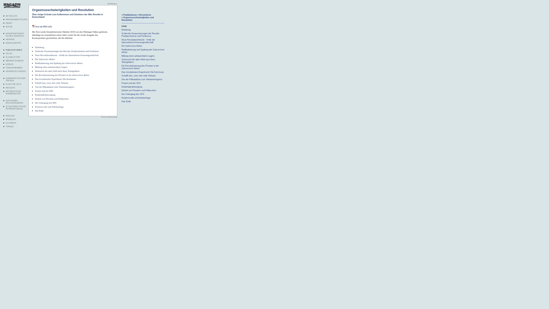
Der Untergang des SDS (45, 103)
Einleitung (111, 4)
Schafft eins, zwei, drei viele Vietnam (51, 83)
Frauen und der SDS (44, 91)
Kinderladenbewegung (45, 95)
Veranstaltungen (16, 71)
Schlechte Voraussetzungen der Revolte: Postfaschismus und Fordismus (67, 51)
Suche (9, 27)
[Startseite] (12, 7)
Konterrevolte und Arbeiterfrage (49, 107)
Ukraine (10, 39)
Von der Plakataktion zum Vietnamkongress (54, 87)
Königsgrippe (13, 43)
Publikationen (14, 50)
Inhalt (9, 23)
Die (45, 59)
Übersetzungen (14, 61)
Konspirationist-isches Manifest (15, 34)
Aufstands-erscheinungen (14, 102)
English (10, 116)
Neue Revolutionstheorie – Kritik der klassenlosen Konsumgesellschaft (67, 55)
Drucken (104, 117)
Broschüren (145, 15)
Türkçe (10, 126)
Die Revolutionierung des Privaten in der (62, 75)
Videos (9, 64)
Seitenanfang (112, 117)
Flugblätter (13, 57)
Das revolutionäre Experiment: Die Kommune (55, 79)
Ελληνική (11, 123)
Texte (9, 54)
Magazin (10, 88)
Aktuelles (11, 16)
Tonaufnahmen (14, 68)
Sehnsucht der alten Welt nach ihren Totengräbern (57, 71)
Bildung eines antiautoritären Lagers (51, 67)
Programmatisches (17, 19)
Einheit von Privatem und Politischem (52, 99)
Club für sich (13, 84)
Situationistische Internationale (16, 107)
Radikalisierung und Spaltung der (59, 63)
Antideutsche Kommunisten (13, 92)
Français (11, 119)
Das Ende (39, 110)
